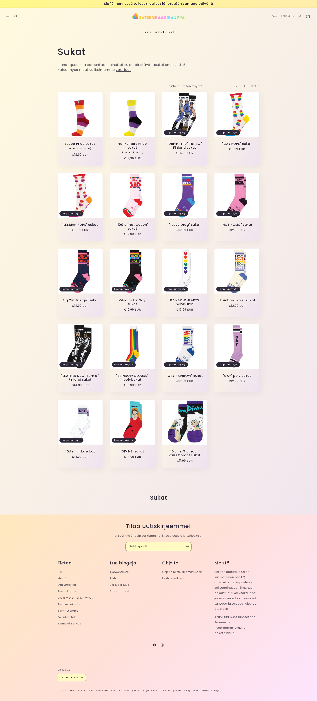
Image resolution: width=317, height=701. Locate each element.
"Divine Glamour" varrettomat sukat (185, 453)
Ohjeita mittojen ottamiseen (182, 572)
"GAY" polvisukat (237, 376)
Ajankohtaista (119, 572)
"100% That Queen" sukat (132, 227)
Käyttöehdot (150, 690)
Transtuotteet (120, 591)
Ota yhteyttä (67, 585)
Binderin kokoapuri (174, 578)
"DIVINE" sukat (132, 451)
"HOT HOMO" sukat (236, 225)
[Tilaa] (187, 546)
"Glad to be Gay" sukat (132, 302)
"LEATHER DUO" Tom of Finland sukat (80, 378)
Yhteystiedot (191, 690)
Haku (61, 572)
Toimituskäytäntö (171, 690)
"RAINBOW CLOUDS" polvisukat (132, 378)
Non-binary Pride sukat (132, 146)
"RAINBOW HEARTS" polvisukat (184, 302)
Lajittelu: (173, 86)
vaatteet (123, 69)
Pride (113, 578)
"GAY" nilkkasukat (80, 451)
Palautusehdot (68, 617)
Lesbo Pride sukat (80, 144)
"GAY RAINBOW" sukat (184, 376)
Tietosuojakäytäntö (71, 604)
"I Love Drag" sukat (185, 225)
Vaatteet (159, 32)
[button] (8, 16)
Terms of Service (69, 623)
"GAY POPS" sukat (237, 144)
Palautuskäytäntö (129, 690)
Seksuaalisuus (119, 585)
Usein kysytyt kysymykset (75, 597)
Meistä (62, 578)
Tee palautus (67, 591)
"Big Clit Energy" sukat (80, 300)
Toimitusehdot (68, 611)
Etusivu (147, 32)
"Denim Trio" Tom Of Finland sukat (184, 146)
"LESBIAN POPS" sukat (80, 225)
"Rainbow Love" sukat (237, 300)
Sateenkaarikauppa (78, 690)
